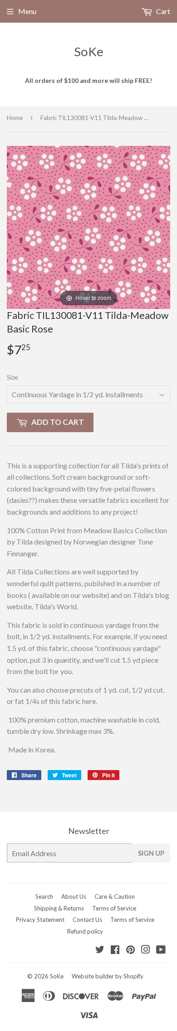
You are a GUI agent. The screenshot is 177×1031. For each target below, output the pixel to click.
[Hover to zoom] (88, 226)
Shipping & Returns (59, 908)
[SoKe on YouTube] (161, 950)
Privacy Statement (40, 919)
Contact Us (87, 919)
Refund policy (85, 931)
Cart (162, 11)
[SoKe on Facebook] (115, 950)
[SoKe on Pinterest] (130, 950)
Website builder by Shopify (107, 976)
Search (44, 896)
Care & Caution (114, 896)
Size (12, 377)
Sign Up (151, 853)
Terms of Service (114, 908)
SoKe (88, 51)
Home (15, 117)
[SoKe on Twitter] (99, 950)
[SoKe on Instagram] (145, 950)
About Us (73, 896)
